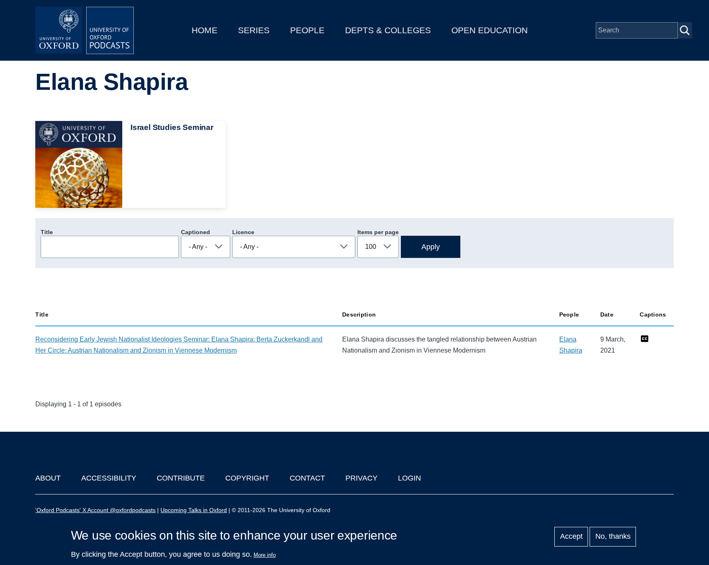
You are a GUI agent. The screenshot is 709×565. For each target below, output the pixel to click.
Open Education (489, 30)
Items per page (378, 232)
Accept (571, 537)
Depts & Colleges (388, 30)
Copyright (247, 478)
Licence (243, 232)
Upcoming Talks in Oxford (193, 510)
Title (47, 232)
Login (409, 478)
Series (254, 30)
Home (204, 30)
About (48, 478)
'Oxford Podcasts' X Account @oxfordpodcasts (95, 510)
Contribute (181, 478)
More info (265, 555)
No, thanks (613, 537)
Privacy (361, 478)
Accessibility (108, 478)
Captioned (195, 232)
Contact (307, 478)
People (307, 30)
